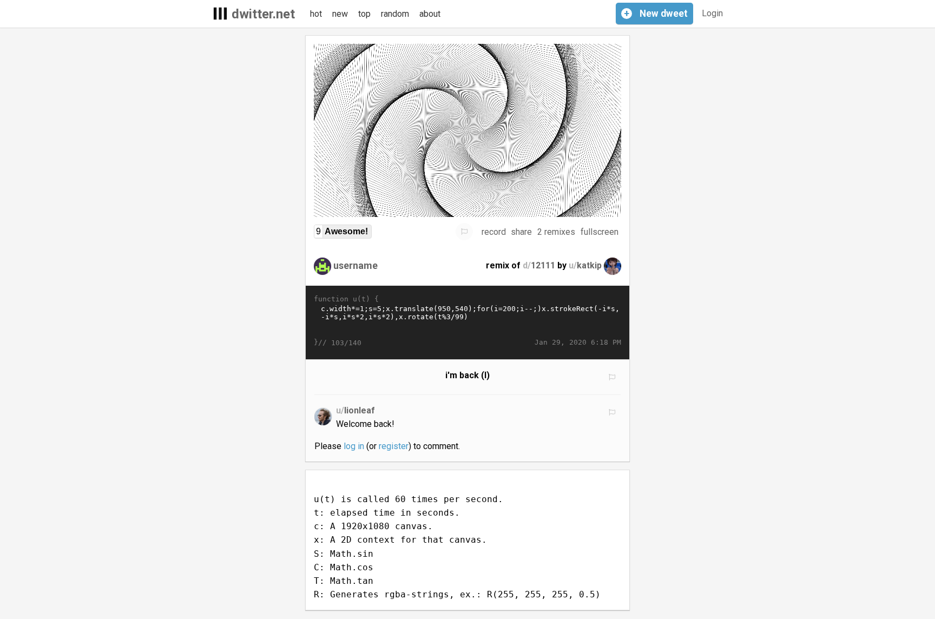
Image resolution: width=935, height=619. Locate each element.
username (355, 265)
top (364, 14)
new (340, 14)
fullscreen (599, 232)
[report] (464, 231)
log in (354, 446)
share (521, 232)
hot (316, 14)
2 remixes (556, 232)
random (395, 14)
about (429, 14)
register (394, 446)
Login (712, 13)
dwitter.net (263, 14)
